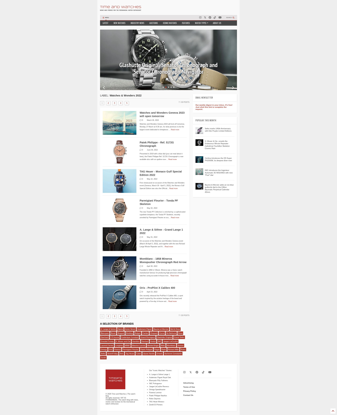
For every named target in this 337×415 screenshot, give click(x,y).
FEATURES (186, 23)
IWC (159, 341)
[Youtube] (220, 17)
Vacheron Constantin (173, 354)
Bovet (113, 333)
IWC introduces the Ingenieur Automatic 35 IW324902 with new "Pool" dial (219, 172)
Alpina (120, 329)
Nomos (181, 345)
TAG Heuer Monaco (156, 402)
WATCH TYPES (200, 23)
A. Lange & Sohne (108, 329)
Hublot (153, 341)
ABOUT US (217, 23)
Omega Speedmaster (157, 390)
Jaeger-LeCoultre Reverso (159, 387)
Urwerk (159, 354)
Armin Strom (130, 329)
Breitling (129, 333)
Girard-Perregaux (147, 337)
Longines (119, 345)
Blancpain (105, 333)
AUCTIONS (153, 23)
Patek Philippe (146, 349)
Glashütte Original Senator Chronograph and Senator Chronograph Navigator (168, 68)
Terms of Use (189, 387)
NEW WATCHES (119, 23)
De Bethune (171, 333)
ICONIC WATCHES (170, 23)
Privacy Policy (189, 391)
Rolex (183, 349)
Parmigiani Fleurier (130, 349)
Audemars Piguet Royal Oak (160, 377)
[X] (205, 17)
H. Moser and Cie (123, 341)
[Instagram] (200, 17)
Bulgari (138, 333)
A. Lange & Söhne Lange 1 (159, 374)
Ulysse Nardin (149, 354)
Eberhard (104, 337)
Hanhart (145, 341)
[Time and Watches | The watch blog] (120, 10)
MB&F (127, 345)
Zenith (103, 358)
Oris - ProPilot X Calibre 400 (157, 287)
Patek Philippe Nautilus (158, 396)
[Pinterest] (210, 17)
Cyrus (161, 333)
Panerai (117, 349)
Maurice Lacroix (138, 345)
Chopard (153, 333)
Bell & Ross (175, 329)
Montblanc (171, 345)
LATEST (105, 23)
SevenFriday (112, 354)
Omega (104, 349)
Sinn (121, 354)
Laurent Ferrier (107, 345)
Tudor (138, 354)
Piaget (157, 349)
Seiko (103, 354)
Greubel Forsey (107, 341)
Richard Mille (173, 349)
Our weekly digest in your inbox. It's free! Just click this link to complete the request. (213, 107)
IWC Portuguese (155, 383)
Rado (164, 349)
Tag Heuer (129, 354)
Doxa (180, 333)
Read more (175, 130)
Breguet (121, 333)
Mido (163, 345)
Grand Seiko (179, 337)
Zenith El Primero (155, 405)
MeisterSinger (153, 345)
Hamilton (136, 341)
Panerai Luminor (155, 393)
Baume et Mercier (161, 329)
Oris (110, 349)
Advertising (188, 383)
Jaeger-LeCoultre (170, 341)
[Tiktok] (215, 17)
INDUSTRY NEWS (137, 23)
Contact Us (188, 395)
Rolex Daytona (154, 399)
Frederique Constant (129, 337)
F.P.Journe (114, 337)
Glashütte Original (164, 337)
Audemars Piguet (144, 329)
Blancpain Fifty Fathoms (158, 380)
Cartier (145, 333)
